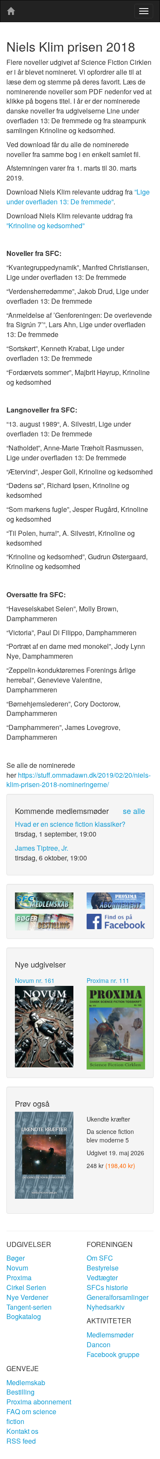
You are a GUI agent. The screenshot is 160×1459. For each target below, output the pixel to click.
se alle (134, 810)
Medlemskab (25, 1382)
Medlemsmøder (110, 1335)
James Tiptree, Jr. (41, 848)
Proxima (19, 1277)
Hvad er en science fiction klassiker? (70, 824)
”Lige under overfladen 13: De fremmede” (78, 196)
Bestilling (20, 1392)
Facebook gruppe (113, 1354)
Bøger (15, 1258)
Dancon (99, 1344)
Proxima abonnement (38, 1402)
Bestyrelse (103, 1268)
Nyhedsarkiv (106, 1307)
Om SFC (100, 1258)
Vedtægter (102, 1277)
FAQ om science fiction (31, 1416)
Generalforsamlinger (117, 1297)
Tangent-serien (29, 1307)
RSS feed (21, 1441)
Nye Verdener (27, 1297)
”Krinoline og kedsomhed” (45, 225)
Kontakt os (22, 1431)
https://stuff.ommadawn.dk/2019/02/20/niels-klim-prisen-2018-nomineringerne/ (78, 780)
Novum (17, 1268)
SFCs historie (107, 1287)
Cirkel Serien (26, 1287)
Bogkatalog (23, 1316)
